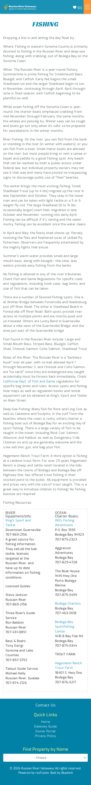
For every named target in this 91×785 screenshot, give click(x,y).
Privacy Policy (45, 736)
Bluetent (67, 773)
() (79, 7)
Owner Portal (45, 731)
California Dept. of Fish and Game (29, 381)
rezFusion (42, 773)
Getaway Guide (45, 726)
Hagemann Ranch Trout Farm (68, 665)
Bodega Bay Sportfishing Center (64, 626)
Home (45, 721)
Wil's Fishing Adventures (64, 522)
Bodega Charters (68, 603)
